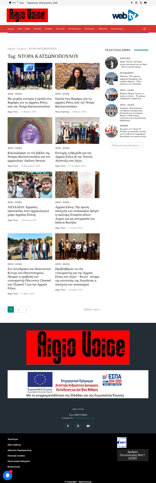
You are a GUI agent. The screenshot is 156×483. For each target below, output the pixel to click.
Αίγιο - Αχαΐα (15, 94)
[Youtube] (145, 3)
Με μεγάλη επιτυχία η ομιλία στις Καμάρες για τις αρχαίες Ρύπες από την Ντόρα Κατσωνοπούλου (30, 102)
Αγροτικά (125, 58)
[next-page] (26, 309)
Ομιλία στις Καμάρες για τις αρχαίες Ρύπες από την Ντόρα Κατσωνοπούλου (74, 102)
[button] (144, 28)
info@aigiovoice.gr (84, 417)
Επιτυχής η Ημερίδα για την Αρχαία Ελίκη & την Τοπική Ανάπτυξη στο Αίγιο (73, 156)
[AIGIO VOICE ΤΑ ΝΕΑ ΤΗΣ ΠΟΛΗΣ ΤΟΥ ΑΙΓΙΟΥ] (27, 15)
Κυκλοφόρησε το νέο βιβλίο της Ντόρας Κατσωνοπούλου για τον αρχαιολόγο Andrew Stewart (29, 156)
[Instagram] (136, 3)
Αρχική (11, 48)
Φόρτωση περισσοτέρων (125, 145)
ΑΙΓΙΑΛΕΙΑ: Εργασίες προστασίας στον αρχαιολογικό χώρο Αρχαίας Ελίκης (28, 211)
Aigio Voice (13, 112)
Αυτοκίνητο (127, 73)
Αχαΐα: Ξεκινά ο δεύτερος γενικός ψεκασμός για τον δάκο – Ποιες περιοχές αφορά (133, 64)
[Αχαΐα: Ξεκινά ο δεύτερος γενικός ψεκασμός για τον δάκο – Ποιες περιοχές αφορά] (111, 62)
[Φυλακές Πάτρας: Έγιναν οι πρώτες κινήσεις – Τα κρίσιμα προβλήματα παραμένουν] (111, 94)
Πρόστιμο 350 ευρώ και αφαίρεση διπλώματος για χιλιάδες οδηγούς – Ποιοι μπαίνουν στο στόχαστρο (131, 80)
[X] (140, 3)
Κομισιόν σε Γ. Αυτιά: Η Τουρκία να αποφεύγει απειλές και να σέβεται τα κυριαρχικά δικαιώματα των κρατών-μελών (133, 133)
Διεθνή (124, 126)
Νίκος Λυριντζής (62, 112)
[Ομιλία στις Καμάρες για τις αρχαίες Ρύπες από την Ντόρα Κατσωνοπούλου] (77, 76)
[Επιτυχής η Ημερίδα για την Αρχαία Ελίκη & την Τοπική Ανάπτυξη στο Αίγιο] (77, 130)
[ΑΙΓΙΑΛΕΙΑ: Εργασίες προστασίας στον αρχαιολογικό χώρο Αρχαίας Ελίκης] (30, 184)
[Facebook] (131, 3)
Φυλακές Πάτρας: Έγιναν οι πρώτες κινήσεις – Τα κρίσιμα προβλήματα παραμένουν (132, 96)
